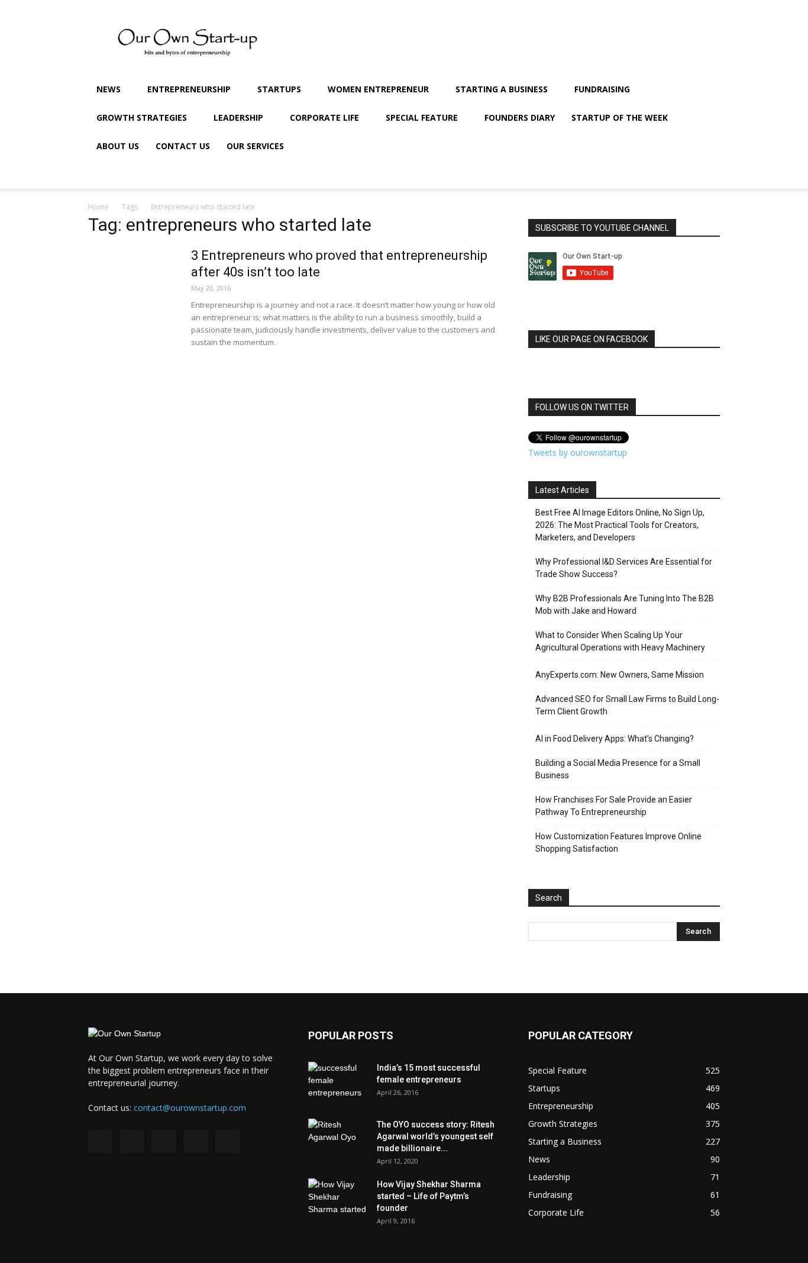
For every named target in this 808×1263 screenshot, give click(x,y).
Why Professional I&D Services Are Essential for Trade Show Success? (623, 568)
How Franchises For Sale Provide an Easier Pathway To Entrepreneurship (613, 806)
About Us (117, 146)
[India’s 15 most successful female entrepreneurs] (337, 1082)
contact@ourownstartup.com (190, 1107)
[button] (705, 90)
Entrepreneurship (189, 89)
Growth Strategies (141, 117)
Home (98, 207)
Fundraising (602, 89)
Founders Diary (519, 117)
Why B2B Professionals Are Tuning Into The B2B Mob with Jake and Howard (624, 605)
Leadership (238, 117)
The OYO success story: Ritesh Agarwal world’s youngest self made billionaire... (436, 1136)
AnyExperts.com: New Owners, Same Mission (619, 674)
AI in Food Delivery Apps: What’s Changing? (614, 738)
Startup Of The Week (619, 117)
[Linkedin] (639, 174)
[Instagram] (619, 174)
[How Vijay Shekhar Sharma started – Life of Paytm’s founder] (337, 1199)
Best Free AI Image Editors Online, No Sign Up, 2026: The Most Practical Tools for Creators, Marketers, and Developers (619, 525)
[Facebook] (599, 174)
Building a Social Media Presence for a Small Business (617, 769)
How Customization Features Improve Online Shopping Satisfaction (618, 842)
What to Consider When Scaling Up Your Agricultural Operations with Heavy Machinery (620, 641)
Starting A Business (501, 89)
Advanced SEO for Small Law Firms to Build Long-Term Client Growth (627, 705)
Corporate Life (324, 117)
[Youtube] (680, 174)
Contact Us (183, 146)
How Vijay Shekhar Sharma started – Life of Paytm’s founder (429, 1196)
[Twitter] (659, 174)
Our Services (255, 146)
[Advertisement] (35, 303)
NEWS (108, 89)
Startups (279, 89)
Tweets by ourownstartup (577, 452)
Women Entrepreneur (378, 89)
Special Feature (422, 117)
